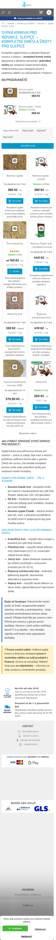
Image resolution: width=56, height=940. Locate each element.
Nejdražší (41, 130)
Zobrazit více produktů (26, 121)
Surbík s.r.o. (28, 905)
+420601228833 (30, 744)
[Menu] (49, 12)
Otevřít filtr (28, 145)
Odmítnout (40, 929)
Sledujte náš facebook (30, 740)
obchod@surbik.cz (30, 731)
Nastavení (26, 936)
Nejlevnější (27, 130)
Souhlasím (17, 928)
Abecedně (8, 136)
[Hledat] (3, 12)
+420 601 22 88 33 (30, 735)
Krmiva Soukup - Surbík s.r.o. (28, 894)
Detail (16, 271)
